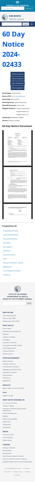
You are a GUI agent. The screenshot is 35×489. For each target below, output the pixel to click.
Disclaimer (27, 472)
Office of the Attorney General (13, 468)
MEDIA (5, 431)
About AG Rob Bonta (9, 315)
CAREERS (6, 445)
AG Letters (6, 243)
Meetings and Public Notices (12, 369)
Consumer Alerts (8, 435)
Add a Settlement (17, 83)
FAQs (5, 259)
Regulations (7, 267)
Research (6, 334)
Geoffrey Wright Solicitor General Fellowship (17, 462)
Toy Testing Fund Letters (12, 271)
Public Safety (7, 328)
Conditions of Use (18, 472)
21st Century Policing (10, 403)
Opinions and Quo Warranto (12, 331)
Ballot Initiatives (8, 361)
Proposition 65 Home (10, 231)
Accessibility (26, 468)
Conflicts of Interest (9, 364)
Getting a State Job (9, 448)
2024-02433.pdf (19, 96)
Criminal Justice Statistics (11, 367)
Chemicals (6, 251)
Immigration (7, 424)
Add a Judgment (17, 88)
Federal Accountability (10, 419)
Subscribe (28, 8)
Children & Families (9, 337)
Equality (5, 416)
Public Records (7, 375)
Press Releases (8, 437)
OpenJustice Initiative (10, 372)
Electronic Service (9, 255)
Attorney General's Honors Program (14, 459)
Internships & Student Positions (13, 456)
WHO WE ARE (8, 312)
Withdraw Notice (18, 74)
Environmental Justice (10, 413)
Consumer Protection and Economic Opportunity (14, 409)
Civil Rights (6, 340)
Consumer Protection (10, 342)
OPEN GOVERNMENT (11, 358)
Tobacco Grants (8, 354)
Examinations (7, 450)
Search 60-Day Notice (10, 235)
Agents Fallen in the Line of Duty (13, 388)
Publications (7, 378)
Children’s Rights (8, 406)
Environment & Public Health (12, 345)
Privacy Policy (7, 472)
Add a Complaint (17, 79)
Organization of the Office (11, 321)
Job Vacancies (7, 453)
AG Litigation (7, 247)
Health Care (6, 422)
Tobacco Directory (9, 351)
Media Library (7, 440)
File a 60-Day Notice (10, 239)
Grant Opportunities (9, 348)
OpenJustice (7, 427)
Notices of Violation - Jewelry (13, 263)
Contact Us (7, 275)
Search (26, 24)
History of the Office (9, 318)
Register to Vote (8, 395)
